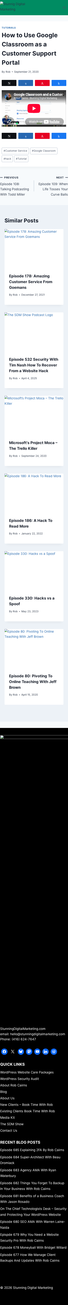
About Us (7, 1098)
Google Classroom (44, 150)
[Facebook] (4, 1052)
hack (7, 158)
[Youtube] (37, 1052)
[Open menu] (64, 7)
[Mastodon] (29, 1052)
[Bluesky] (21, 1052)
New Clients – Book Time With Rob (26, 1105)
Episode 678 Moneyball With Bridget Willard (33, 1247)
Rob (8, 71)
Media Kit (7, 1117)
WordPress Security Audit (19, 1079)
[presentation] (34, 249)
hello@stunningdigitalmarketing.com (37, 1034)
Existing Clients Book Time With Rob (27, 1111)
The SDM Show (12, 1124)
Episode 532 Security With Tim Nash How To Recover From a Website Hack (33, 365)
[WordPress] (54, 1052)
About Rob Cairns (13, 1085)
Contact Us (8, 1130)
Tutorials (9, 27)
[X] (12, 1052)
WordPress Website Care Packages (27, 1072)
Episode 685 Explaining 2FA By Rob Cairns (32, 1150)
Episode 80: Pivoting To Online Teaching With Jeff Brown (32, 682)
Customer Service (15, 150)
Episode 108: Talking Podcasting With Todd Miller (14, 186)
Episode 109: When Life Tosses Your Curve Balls (53, 186)
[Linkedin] (45, 1052)
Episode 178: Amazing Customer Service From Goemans (30, 282)
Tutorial (21, 158)
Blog (3, 1092)
